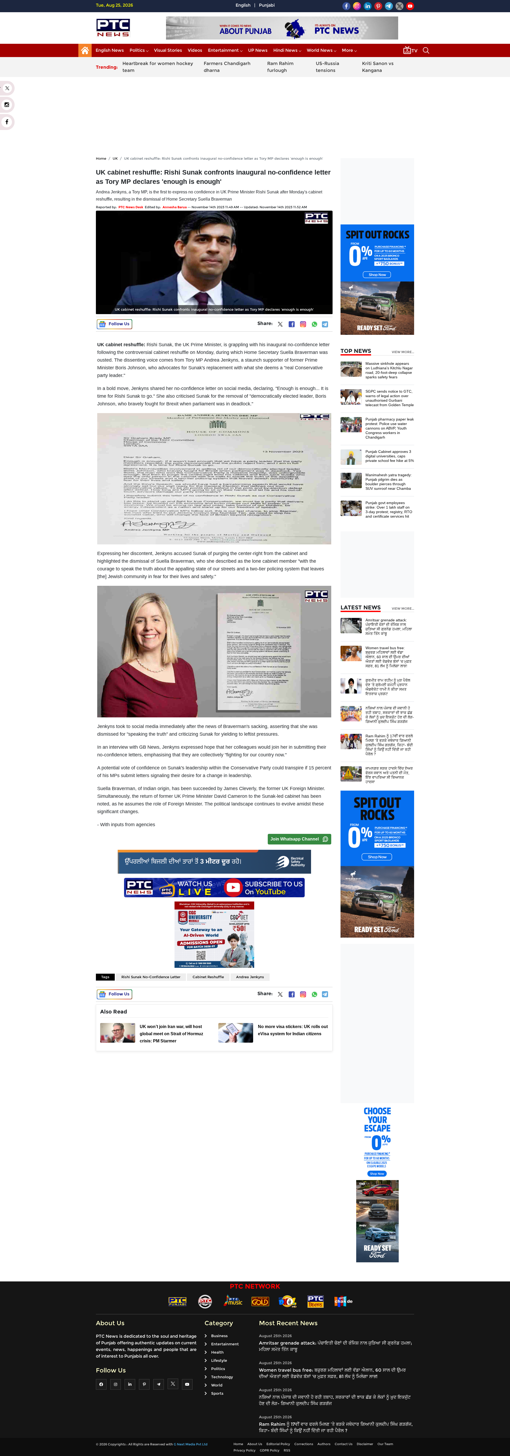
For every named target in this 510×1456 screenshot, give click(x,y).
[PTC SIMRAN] (315, 1301)
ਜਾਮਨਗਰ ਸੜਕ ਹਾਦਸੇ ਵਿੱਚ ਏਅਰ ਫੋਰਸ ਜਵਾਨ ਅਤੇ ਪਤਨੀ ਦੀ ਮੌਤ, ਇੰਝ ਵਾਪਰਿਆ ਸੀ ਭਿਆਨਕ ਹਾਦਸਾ (389, 775)
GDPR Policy (269, 1450)
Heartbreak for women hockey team (157, 67)
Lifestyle (219, 1360)
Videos (195, 50)
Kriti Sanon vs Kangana (378, 67)
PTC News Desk (130, 207)
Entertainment (223, 50)
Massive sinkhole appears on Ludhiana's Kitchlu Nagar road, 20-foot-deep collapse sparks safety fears (389, 370)
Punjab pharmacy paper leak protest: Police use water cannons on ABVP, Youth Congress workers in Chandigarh (390, 428)
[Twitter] (280, 325)
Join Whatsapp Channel (294, 839)
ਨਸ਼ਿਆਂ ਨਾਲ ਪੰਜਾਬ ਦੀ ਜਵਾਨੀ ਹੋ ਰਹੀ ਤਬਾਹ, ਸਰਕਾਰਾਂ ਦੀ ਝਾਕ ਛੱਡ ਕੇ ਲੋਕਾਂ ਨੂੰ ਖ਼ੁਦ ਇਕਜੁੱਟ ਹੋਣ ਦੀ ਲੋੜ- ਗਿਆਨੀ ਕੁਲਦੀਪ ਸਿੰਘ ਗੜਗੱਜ (390, 715)
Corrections (303, 1444)
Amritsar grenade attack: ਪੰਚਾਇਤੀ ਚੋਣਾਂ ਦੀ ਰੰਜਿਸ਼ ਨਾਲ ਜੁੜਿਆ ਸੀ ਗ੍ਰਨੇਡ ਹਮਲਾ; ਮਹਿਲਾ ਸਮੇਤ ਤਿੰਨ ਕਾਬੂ (389, 627)
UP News (257, 50)
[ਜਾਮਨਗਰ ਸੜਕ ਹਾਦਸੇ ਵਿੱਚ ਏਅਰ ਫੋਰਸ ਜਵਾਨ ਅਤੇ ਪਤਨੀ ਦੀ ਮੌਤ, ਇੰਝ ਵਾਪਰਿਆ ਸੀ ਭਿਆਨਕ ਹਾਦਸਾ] (351, 774)
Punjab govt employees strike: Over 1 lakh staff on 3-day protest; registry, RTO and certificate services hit (389, 509)
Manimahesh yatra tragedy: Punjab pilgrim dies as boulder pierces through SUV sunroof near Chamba (389, 482)
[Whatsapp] (314, 324)
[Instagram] (303, 324)
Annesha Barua (175, 207)
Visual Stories (168, 50)
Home (101, 158)
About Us (254, 1444)
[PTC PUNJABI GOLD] (260, 1301)
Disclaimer (365, 1444)
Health (217, 1352)
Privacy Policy (244, 1450)
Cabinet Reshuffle (208, 977)
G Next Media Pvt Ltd (190, 1444)
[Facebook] (292, 324)
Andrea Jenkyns (250, 977)
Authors (323, 1444)
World (216, 1385)
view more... (403, 352)
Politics (137, 50)
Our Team (385, 1444)
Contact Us (343, 1444)
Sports (217, 1393)
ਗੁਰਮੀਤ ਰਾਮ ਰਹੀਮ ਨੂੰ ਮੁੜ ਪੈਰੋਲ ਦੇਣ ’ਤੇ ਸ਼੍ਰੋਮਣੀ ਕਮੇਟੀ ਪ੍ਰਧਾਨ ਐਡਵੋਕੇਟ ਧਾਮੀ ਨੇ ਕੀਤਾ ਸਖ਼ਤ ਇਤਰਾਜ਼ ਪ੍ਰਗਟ (388, 687)
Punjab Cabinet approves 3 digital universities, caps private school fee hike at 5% (390, 456)
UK (115, 158)
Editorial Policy (278, 1444)
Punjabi (267, 5)
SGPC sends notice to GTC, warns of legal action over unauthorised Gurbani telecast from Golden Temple (390, 398)
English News (110, 50)
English (243, 5)
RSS (287, 1450)
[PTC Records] (205, 1301)
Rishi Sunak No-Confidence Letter (150, 977)
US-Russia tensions (327, 67)
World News (320, 50)
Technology (222, 1377)
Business (219, 1335)
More (347, 50)
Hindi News (285, 50)
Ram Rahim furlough (280, 67)
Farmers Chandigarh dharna (227, 67)
